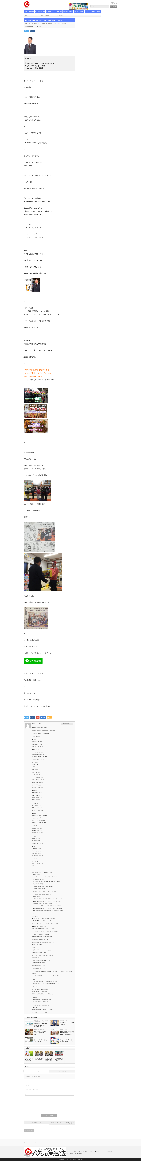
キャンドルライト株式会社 (69, 1159)
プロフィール (34, 15)
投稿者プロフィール (67, 723)
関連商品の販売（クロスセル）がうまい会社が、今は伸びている (61, 1123)
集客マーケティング (42, 12)
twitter (114, 3)
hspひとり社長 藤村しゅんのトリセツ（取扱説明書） (29, 1059)
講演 (65, 23)
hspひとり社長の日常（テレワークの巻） (59, 1059)
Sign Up (76, 11)
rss (112, 3)
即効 (44, 23)
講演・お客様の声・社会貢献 (54, 12)
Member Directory (98, 12)
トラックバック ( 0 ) (62, 1071)
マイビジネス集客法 (37, 12)
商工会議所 (48, 23)
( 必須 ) (27, 1085)
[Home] (26, 15)
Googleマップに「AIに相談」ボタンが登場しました (66, 1040)
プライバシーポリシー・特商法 (30, 1142)
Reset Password (81, 12)
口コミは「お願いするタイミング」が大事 (41, 1040)
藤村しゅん (39, 26)
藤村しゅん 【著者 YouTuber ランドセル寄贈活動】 (59, 12)
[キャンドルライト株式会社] (27, 7)
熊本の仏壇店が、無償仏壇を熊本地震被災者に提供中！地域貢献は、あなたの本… (67, 1033)
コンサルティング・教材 (65, 12)
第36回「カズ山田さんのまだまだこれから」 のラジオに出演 (49, 1060)
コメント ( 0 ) (36, 1071)
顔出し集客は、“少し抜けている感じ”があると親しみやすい (41, 1033)
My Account (87, 12)
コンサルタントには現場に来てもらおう (34, 1122)
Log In (70, 11)
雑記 (66, 1020)
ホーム (26, 11)
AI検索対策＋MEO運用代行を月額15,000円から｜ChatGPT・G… (40, 1025)
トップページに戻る (29, 1130)
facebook (116, 3)
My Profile (93, 11)
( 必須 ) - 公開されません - (32, 1089)
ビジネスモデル (48, 12)
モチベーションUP (31, 12)
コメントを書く (29, 26)
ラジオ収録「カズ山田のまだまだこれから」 (39, 1059)
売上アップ (53, 23)
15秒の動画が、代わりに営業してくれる (67, 1023)
